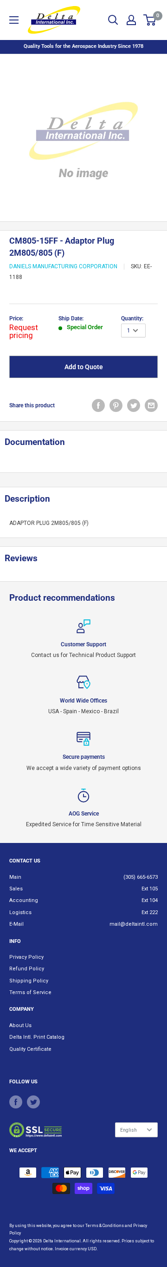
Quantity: (132, 318)
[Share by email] (151, 405)
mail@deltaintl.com (133, 924)
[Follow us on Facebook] (15, 1101)
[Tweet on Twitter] (133, 405)
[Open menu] (14, 20)
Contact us (24, 861)
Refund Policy (26, 969)
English (128, 1130)
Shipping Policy (28, 981)
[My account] (131, 20)
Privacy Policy (26, 957)
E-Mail (16, 924)
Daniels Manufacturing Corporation (63, 266)
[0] (150, 20)
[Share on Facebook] (98, 405)
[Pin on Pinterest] (115, 405)
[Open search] (113, 20)
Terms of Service (30, 992)
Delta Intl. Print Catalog (36, 1037)
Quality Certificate (30, 1049)
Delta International (62, 1241)
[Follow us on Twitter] (33, 1101)
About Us (20, 1025)
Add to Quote (83, 367)
